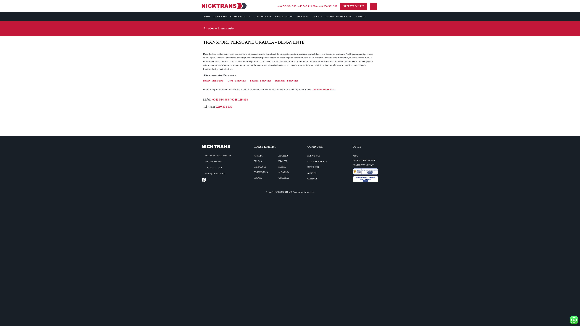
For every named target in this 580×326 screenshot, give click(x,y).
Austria (283, 156)
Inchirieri (303, 16)
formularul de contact (323, 89)
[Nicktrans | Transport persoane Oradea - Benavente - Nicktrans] (224, 6)
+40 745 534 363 (286, 6)
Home (206, 16)
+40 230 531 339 (328, 6)
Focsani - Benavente (260, 80)
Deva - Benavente (237, 80)
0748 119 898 (239, 99)
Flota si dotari (284, 16)
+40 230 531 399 (213, 167)
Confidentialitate (363, 165)
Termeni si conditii (364, 160)
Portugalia (261, 172)
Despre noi (220, 16)
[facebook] (373, 6)
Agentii (317, 16)
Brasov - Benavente (213, 80)
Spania (258, 178)
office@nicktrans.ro (214, 173)
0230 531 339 (224, 106)
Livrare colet (262, 16)
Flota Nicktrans (317, 161)
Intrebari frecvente (338, 16)
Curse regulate (240, 16)
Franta (282, 161)
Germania (260, 167)
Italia (282, 167)
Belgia (258, 161)
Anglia (258, 156)
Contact (360, 16)
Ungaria (283, 178)
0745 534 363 (220, 99)
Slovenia (284, 172)
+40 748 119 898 (307, 6)
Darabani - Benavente (286, 80)
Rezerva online (353, 6)
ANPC (355, 156)
